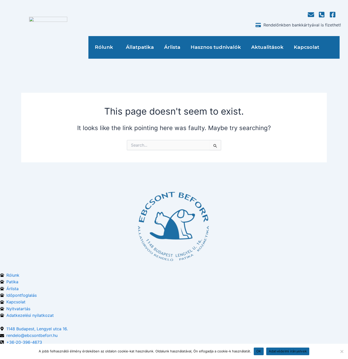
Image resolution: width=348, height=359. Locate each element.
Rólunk (104, 47)
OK (258, 351)
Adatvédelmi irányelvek (288, 351)
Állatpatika (140, 47)
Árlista (172, 47)
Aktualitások (267, 47)
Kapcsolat (306, 47)
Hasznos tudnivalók (216, 47)
